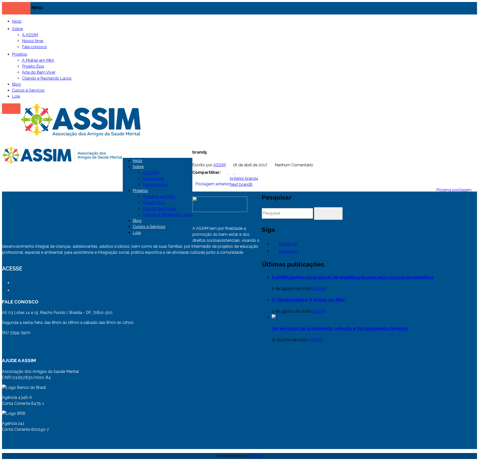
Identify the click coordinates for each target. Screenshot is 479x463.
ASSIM (219, 165)
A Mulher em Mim (38, 60)
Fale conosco (34, 46)
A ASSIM (30, 34)
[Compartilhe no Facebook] (225, 172)
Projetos (19, 54)
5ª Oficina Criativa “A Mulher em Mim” (309, 299)
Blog (16, 84)
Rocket (256, 456)
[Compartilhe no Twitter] (231, 172)
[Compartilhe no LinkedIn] (237, 172)
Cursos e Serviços (28, 90)
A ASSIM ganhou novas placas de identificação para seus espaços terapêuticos (353, 277)
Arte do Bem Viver (38, 72)
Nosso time (32, 40)
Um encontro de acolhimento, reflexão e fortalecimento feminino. (340, 328)
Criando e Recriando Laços (47, 78)
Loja (16, 96)
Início (16, 21)
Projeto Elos (33, 66)
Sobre (17, 28)
